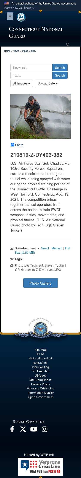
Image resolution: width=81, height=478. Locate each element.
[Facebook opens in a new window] (12, 430)
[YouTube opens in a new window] (33, 430)
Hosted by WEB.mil (39, 455)
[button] (19, 8)
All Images (20, 83)
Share (19, 144)
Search (60, 67)
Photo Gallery (40, 283)
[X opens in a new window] (22, 430)
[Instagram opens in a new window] (44, 430)
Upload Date (47, 83)
